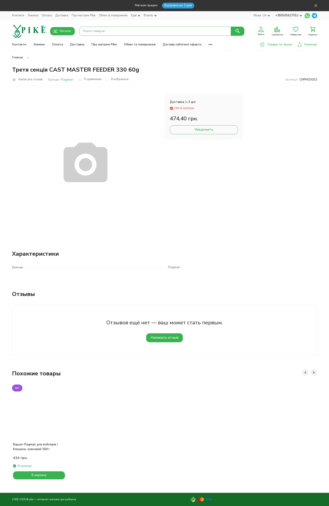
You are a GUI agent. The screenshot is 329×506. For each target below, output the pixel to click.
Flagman (67, 79)
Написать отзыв (164, 337)
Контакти (18, 15)
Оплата (47, 15)
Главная (17, 57)
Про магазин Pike (83, 15)
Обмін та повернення (113, 15)
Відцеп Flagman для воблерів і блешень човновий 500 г (35, 446)
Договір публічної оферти (182, 44)
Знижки (33, 15)
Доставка (61, 15)
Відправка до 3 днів (178, 5)
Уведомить (203, 129)
